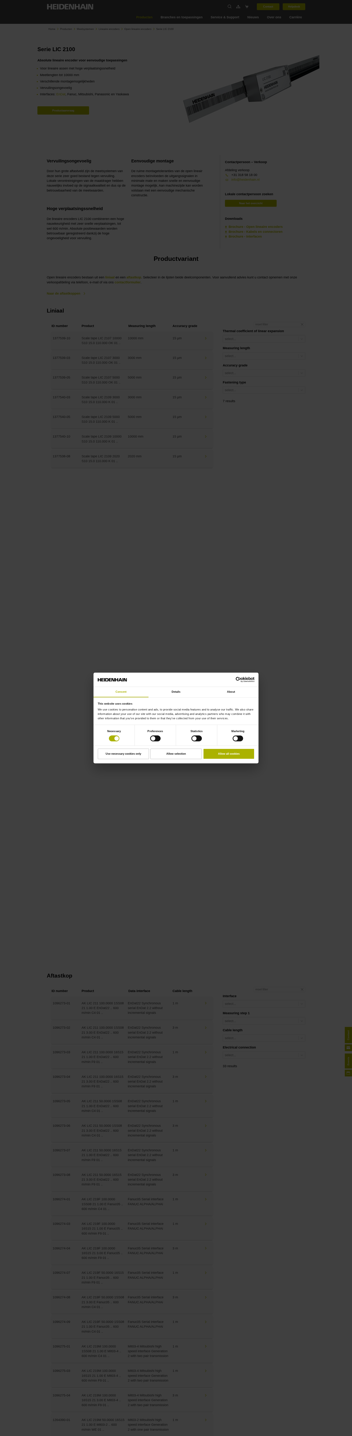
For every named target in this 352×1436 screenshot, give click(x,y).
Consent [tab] (120, 691)
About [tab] (231, 691)
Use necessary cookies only (123, 753)
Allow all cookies (229, 753)
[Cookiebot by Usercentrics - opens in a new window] (238, 679)
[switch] (155, 738)
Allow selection (176, 753)
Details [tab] (176, 691)
